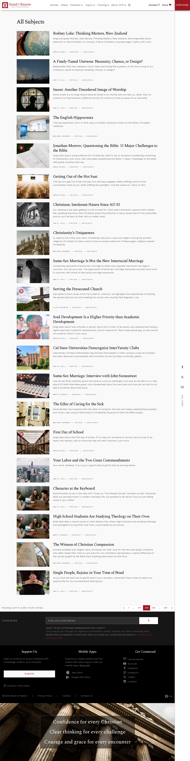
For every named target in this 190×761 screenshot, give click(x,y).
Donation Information (18, 685)
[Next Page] (172, 607)
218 (147, 608)
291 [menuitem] (165, 607)
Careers (66, 695)
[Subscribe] (148, 620)
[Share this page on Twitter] (182, 377)
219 (154, 608)
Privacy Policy (44, 695)
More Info (85, 665)
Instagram (133, 672)
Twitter (131, 677)
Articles (54, 5)
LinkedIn (132, 681)
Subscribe (182, 5)
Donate (29, 674)
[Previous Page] (123, 607)
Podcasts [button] (75, 5)
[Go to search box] (129, 5)
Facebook (133, 668)
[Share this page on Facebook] (182, 367)
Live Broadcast (135, 659)
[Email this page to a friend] (182, 387)
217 (140, 608)
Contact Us (86, 695)
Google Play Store (80, 677)
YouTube (132, 663)
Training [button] (102, 5)
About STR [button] (117, 5)
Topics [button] (88, 5)
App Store (77, 672)
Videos (64, 5)
